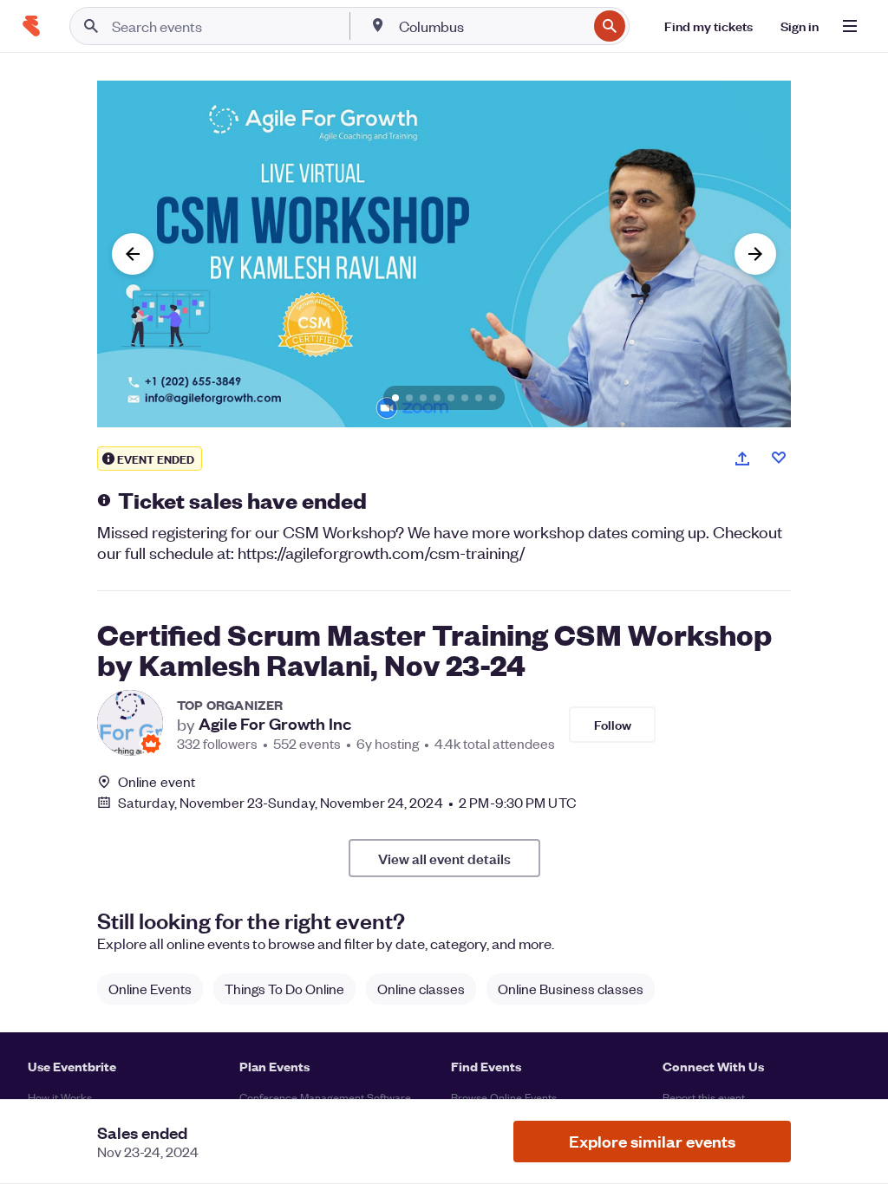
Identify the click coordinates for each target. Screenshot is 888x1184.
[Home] (31, 26)
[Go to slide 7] (478, 397)
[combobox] (491, 26)
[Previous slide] (132, 254)
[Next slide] (755, 254)
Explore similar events (652, 1141)
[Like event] (779, 458)
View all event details (444, 858)
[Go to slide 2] (409, 397)
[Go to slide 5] (450, 397)
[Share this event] (742, 458)
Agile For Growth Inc (275, 724)
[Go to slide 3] (423, 397)
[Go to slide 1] (395, 397)
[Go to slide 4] (437, 397)
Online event (156, 781)
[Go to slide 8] (492, 397)
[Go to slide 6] (464, 397)
